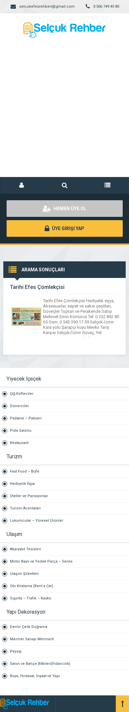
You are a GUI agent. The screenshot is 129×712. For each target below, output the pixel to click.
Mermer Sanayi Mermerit (32, 639)
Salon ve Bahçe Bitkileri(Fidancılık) (40, 664)
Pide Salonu (20, 430)
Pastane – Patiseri (26, 418)
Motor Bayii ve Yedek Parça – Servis (41, 561)
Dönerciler (19, 406)
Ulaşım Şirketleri (24, 574)
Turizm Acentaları (25, 508)
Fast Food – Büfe (24, 471)
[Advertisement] (64, 114)
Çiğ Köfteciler (21, 394)
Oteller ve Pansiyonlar (29, 496)
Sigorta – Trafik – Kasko (30, 598)
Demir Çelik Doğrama (28, 627)
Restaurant (19, 443)
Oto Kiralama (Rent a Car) (31, 586)
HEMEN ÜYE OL (69, 208)
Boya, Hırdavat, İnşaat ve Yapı (35, 676)
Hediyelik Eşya (22, 484)
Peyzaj (16, 651)
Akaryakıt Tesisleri (25, 549)
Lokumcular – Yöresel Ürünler (36, 520)
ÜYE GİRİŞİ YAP (67, 228)
